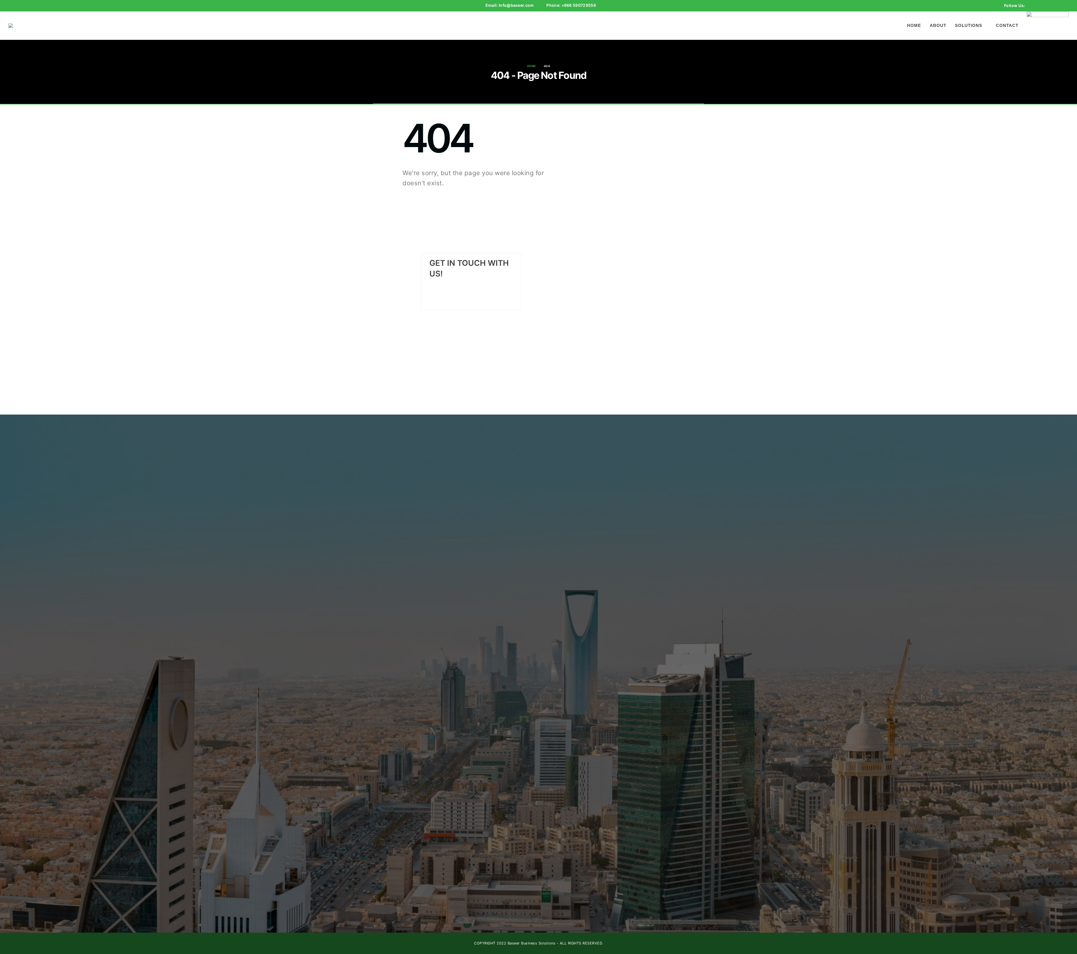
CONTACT (1007, 25)
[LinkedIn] (1064, 5)
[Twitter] (1043, 5)
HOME (914, 25)
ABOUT (938, 25)
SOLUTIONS (968, 25)
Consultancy (499, 501)
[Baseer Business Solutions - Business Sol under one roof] (40, 25)
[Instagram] (1054, 5)
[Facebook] (1033, 5)
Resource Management (509, 494)
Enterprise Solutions (506, 486)
